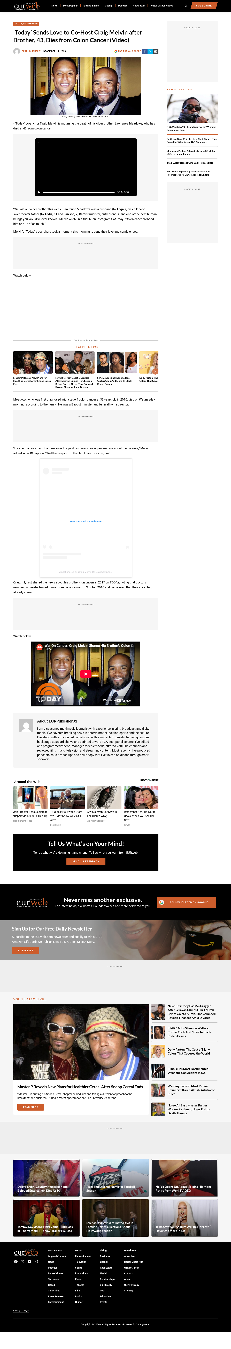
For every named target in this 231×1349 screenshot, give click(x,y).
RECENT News (85, 347)
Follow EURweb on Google (189, 902)
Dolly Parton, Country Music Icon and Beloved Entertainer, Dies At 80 (42, 1188)
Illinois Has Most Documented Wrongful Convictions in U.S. (188, 1071)
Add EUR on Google (129, 51)
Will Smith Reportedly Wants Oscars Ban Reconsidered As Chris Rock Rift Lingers (188, 173)
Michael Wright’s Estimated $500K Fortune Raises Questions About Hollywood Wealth (110, 1227)
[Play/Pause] (39, 192)
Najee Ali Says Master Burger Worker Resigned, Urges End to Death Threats (189, 1109)
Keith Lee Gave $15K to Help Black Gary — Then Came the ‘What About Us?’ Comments (192, 140)
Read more (33, 1108)
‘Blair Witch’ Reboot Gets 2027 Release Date (190, 162)
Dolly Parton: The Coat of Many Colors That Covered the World (189, 1051)
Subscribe (26, 950)
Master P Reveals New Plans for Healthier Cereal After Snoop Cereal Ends (32, 381)
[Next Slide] (155, 371)
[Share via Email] (155, 51)
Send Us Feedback (86, 861)
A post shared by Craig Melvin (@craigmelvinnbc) (85, 571)
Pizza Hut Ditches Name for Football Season (110, 1188)
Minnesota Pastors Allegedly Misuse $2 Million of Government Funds (191, 152)
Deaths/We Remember (26, 24)
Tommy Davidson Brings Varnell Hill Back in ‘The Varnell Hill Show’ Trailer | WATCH (45, 1229)
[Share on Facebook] (145, 51)
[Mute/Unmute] (133, 192)
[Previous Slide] (16, 371)
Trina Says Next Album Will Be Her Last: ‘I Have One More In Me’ (184, 1229)
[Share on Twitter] (150, 51)
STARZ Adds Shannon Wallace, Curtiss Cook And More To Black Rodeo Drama (114, 381)
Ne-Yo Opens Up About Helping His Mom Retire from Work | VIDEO (183, 1188)
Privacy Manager (21, 1310)
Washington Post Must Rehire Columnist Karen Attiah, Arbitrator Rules (191, 1090)
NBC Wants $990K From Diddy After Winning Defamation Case (191, 128)
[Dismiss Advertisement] (38, 142)
